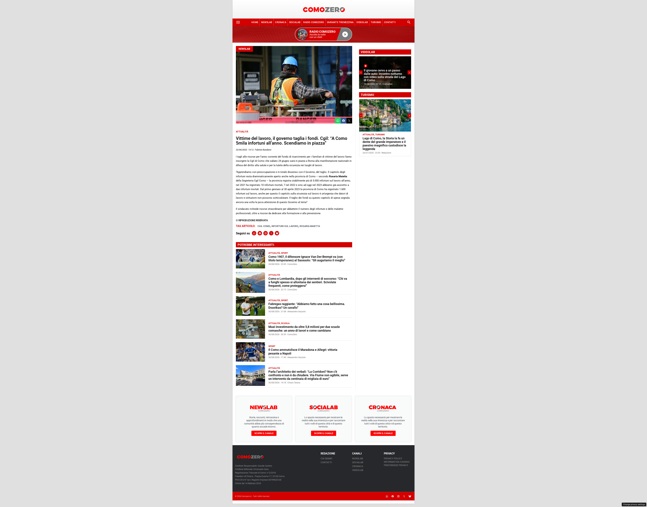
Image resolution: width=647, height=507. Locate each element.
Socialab (295, 22)
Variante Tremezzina (340, 22)
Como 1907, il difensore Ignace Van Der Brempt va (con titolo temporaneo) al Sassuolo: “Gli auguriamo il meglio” (306, 258)
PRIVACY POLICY (393, 458)
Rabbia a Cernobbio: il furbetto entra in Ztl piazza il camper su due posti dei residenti (383, 142)
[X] (271, 233)
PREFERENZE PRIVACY (396, 465)
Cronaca (280, 22)
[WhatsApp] (254, 233)
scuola (285, 323)
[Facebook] (260, 233)
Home (254, 22)
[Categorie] (238, 22)
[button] (323, 34)
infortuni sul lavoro (284, 226)
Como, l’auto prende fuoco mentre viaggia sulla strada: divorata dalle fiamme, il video (384, 77)
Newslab (266, 22)
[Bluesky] (277, 233)
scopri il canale (263, 433)
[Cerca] (409, 22)
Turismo (376, 22)
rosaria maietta (310, 226)
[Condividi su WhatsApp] (338, 121)
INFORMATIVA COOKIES (396, 461)
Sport (284, 253)
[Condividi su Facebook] (343, 121)
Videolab (362, 22)
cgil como (263, 226)
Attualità (242, 131)
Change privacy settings (634, 504)
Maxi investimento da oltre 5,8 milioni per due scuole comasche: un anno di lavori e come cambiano (304, 328)
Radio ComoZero (313, 22)
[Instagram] (265, 233)
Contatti (390, 22)
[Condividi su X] (349, 121)
